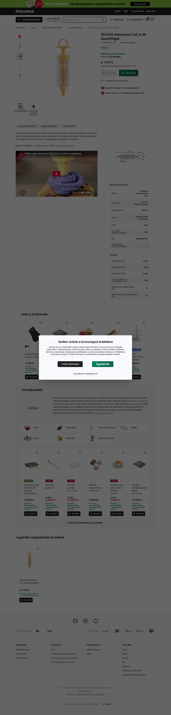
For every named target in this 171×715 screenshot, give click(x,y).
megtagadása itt (90, 374)
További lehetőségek (70, 364)
